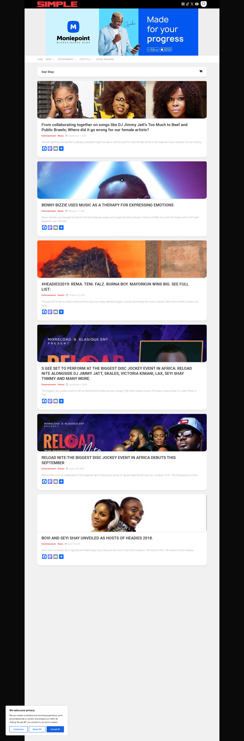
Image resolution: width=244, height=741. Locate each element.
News (60, 544)
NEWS (49, 59)
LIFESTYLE (85, 59)
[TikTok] (187, 4)
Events (61, 295)
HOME (40, 59)
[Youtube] (196, 4)
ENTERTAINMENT (66, 59)
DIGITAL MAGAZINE (105, 59)
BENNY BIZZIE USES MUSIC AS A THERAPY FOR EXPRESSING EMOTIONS (108, 205)
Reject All (37, 729)
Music (61, 136)
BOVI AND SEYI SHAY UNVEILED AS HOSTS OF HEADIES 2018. (97, 538)
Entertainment (49, 136)
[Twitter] (192, 4)
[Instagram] (183, 4)
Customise (19, 729)
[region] (37, 720)
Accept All (55, 729)
